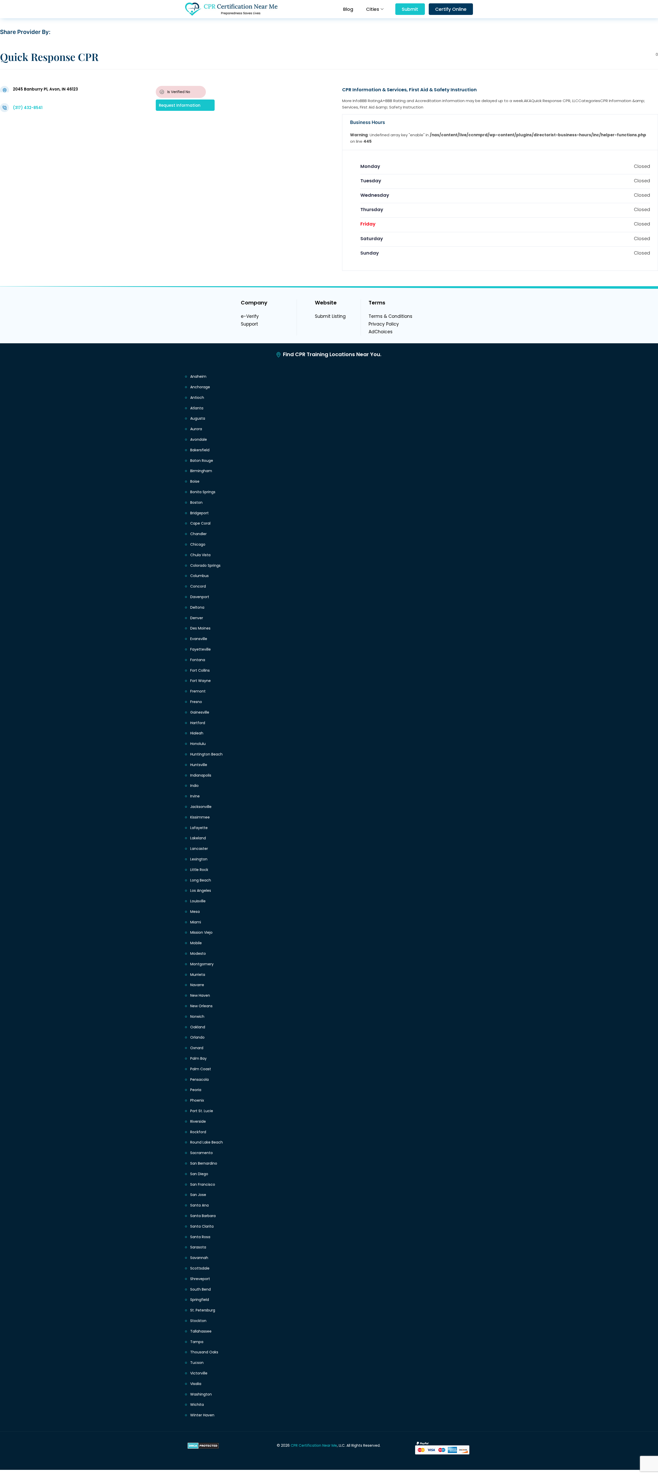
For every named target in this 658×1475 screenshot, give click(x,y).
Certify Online (451, 9)
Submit (410, 9)
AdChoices (380, 332)
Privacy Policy (384, 324)
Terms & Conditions (390, 316)
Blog (348, 9)
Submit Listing (330, 316)
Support (249, 324)
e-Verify (250, 316)
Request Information (179, 105)
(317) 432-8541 (27, 107)
